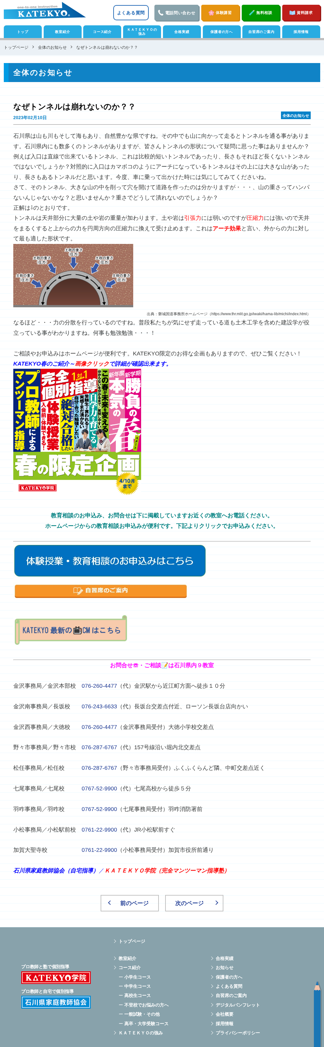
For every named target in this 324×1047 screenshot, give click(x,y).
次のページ (189, 903)
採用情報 (301, 32)
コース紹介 (102, 32)
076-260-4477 (99, 686)
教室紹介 (62, 32)
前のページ (134, 903)
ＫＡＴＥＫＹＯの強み (142, 31)
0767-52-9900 (99, 788)
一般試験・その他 (142, 1014)
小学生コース (137, 977)
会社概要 (225, 1014)
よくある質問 (131, 12)
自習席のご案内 (261, 32)
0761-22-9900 (99, 830)
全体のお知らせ (296, 115)
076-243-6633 (99, 706)
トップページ (132, 941)
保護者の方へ (221, 32)
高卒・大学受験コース (146, 1023)
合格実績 (181, 32)
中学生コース (137, 986)
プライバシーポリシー (238, 1032)
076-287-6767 (99, 747)
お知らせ (225, 967)
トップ (22, 32)
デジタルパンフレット (238, 1004)
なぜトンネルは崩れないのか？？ (74, 107)
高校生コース (137, 995)
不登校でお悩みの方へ (146, 1004)
